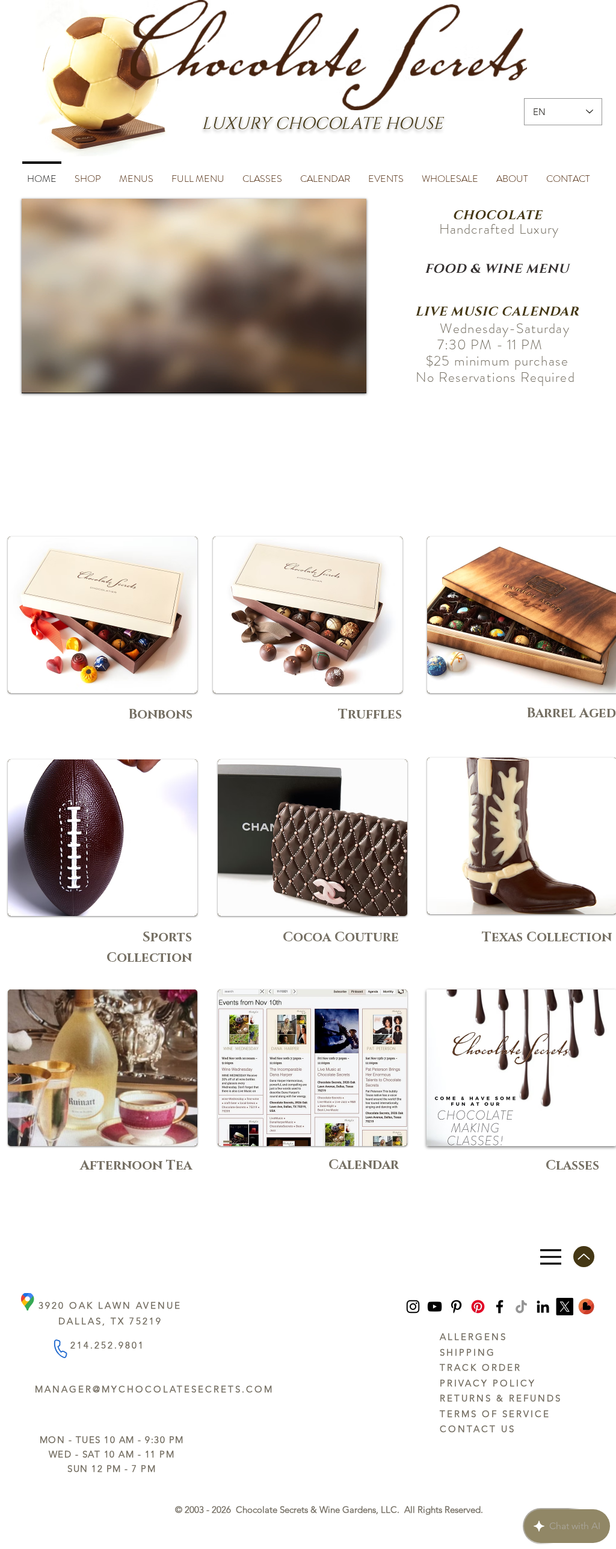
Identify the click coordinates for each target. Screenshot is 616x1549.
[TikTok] (521, 1306)
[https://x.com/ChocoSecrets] (564, 1306)
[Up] (583, 1256)
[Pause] (37, 377)
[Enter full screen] (350, 377)
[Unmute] (58, 377)
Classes (572, 1165)
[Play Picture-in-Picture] (329, 377)
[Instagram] (413, 1306)
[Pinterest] (456, 1306)
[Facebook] (499, 1306)
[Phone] (60, 1349)
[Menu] (550, 1256)
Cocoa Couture (341, 937)
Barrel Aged (571, 713)
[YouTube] (434, 1306)
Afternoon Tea (136, 1165)
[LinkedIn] (543, 1306)
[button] (88, 173)
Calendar (363, 1165)
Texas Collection (547, 937)
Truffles (370, 714)
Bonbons (160, 714)
